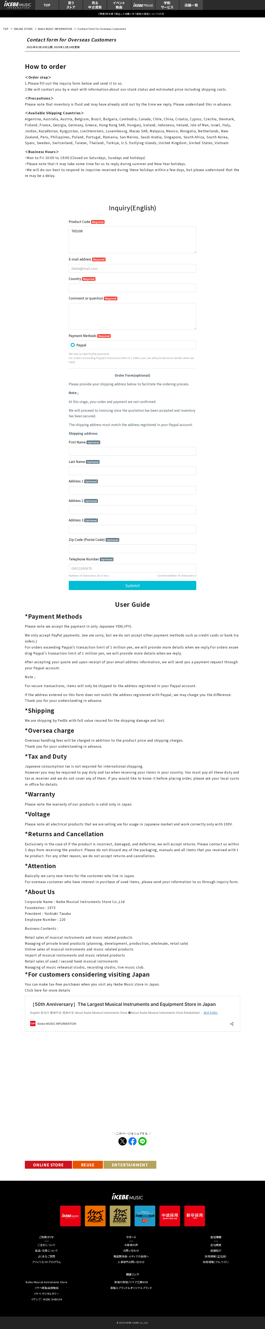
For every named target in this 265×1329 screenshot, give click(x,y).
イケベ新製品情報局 (46, 1288)
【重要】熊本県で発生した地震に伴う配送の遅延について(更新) (132, 13)
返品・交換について (46, 1250)
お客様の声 (131, 1245)
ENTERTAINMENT (130, 1164)
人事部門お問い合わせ (131, 1262)
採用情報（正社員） (216, 1256)
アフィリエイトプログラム (46, 1262)
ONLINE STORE (48, 1164)
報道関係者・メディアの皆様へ (131, 1256)
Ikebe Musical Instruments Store (46, 1282)
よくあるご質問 (46, 1256)
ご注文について (46, 1245)
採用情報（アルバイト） (216, 1262)
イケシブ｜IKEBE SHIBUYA (46, 1299)
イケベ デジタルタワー (46, 1293)
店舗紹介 (215, 1250)
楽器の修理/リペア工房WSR (131, 1282)
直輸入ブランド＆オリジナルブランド (131, 1288)
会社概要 (215, 1245)
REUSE (88, 1164)
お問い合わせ (131, 1250)
